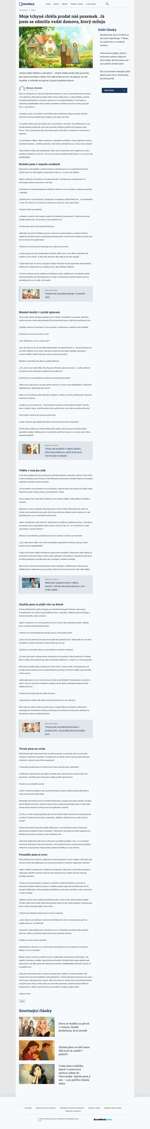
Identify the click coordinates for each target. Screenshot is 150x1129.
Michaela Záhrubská (34, 88)
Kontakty (28, 1108)
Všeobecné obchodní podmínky (72, 1108)
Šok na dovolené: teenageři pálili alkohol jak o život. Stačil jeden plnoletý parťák (115, 75)
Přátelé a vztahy (76, 4)
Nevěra (64, 4)
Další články (109, 90)
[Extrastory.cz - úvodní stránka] (27, 4)
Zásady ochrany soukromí (46, 1108)
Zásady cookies (94, 1108)
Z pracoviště (91, 4)
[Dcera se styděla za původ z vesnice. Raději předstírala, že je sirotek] (37, 1036)
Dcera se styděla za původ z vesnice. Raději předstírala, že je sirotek (74, 1027)
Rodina (56, 4)
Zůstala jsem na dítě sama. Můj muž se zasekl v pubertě (74, 1050)
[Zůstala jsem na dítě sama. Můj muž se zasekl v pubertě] (37, 1060)
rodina (22, 1001)
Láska (48, 4)
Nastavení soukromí (73, 1111)
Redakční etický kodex (112, 1108)
